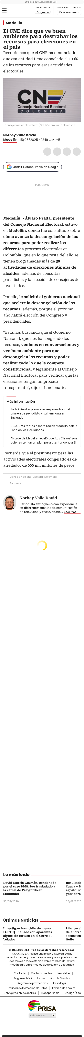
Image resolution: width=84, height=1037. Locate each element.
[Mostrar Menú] (4, 10)
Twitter (57, 151)
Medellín (14, 22)
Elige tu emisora (68, 12)
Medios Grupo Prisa (42, 1015)
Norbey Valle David (19, 135)
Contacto (20, 973)
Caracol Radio (20, 10)
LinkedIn (67, 151)
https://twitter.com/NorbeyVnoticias (39, 135)
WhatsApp (77, 151)
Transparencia (50, 993)
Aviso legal (59, 983)
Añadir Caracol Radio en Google (35, 167)
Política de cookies (63, 988)
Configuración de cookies (19, 993)
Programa (42, 12)
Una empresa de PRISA (42, 1005)
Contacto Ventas (41, 973)
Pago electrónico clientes (29, 978)
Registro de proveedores (33, 983)
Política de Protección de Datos (28, 988)
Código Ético (73, 993)
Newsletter (63, 973)
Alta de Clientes (60, 978)
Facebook (47, 151)
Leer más (70, 511)
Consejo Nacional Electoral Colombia (33, 477)
